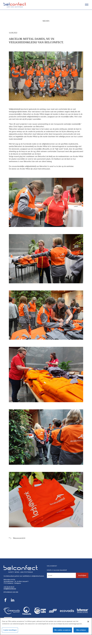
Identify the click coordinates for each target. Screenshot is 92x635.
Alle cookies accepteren (62, 630)
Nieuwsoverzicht (19, 538)
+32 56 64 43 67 (9, 587)
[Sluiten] (88, 621)
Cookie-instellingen (10, 630)
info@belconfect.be (10, 588)
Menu (86, 4)
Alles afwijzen (81, 630)
